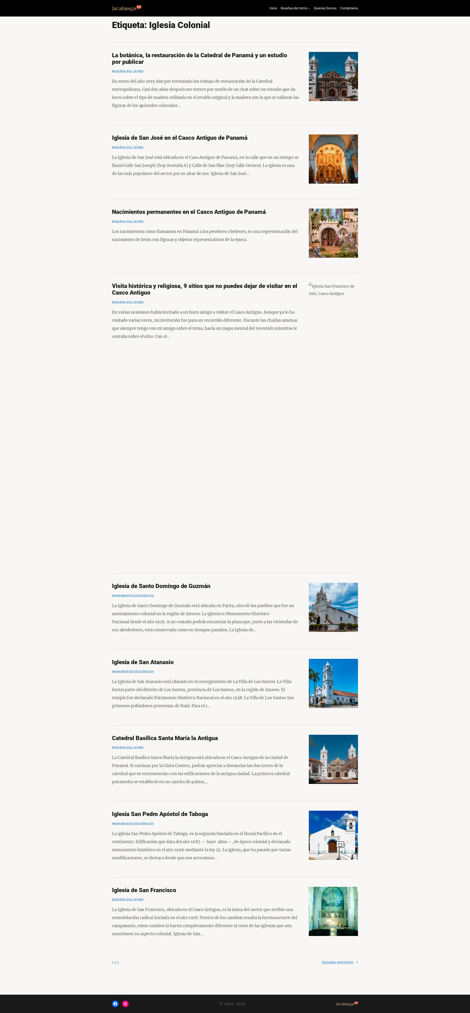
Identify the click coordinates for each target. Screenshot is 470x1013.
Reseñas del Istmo (128, 71)
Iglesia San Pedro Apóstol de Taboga (160, 814)
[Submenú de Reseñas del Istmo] (309, 8)
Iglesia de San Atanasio (143, 662)
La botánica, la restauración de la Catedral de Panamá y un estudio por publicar (199, 58)
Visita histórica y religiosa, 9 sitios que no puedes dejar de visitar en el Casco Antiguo (204, 289)
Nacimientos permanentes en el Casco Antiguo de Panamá (189, 212)
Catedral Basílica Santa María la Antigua (165, 738)
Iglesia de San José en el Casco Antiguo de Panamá (179, 137)
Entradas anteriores (340, 962)
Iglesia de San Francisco (144, 890)
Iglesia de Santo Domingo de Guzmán (161, 586)
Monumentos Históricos (133, 595)
